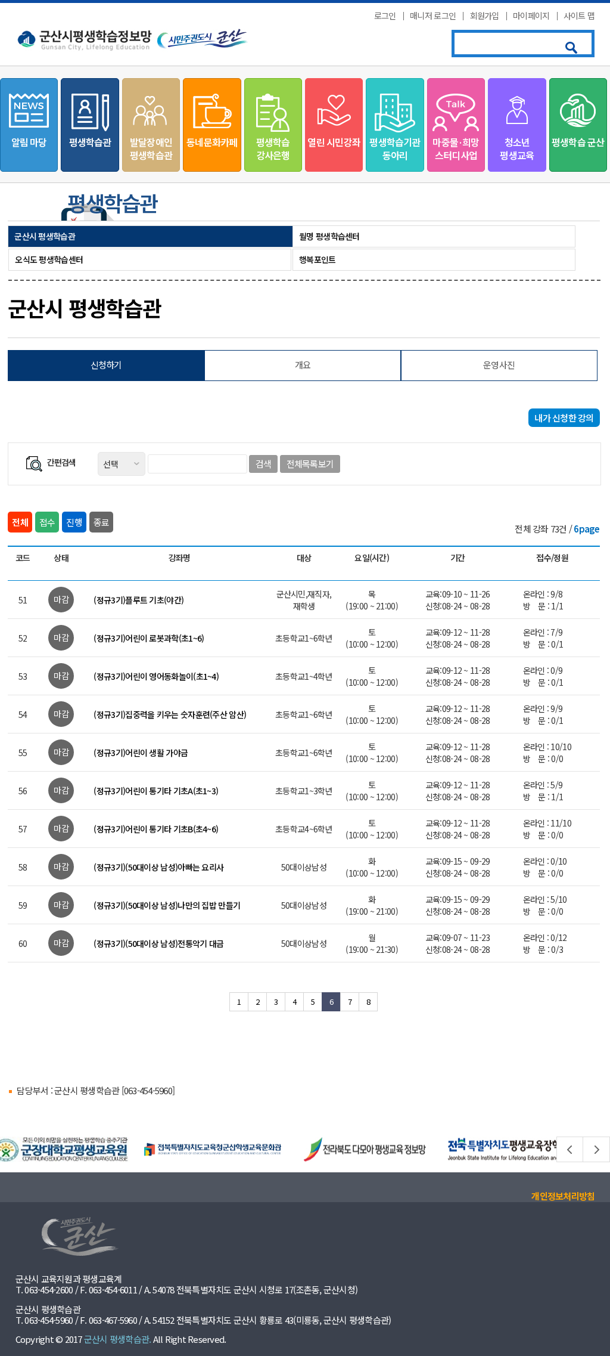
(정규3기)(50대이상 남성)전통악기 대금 (158, 943)
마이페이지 (531, 15)
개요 (303, 364)
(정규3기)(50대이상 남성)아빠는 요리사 (158, 867)
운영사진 (499, 364)
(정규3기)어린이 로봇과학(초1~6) (149, 638)
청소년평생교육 (517, 148)
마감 (61, 599)
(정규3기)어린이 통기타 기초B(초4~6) (156, 829)
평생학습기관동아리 (394, 148)
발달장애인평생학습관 (151, 148)
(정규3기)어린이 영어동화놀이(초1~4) (156, 676)
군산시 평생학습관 (44, 236)
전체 (20, 522)
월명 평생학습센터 (329, 236)
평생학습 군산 (578, 142)
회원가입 (484, 15)
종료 (102, 522)
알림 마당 (29, 142)
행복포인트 (317, 259)
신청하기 (106, 364)
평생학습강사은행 (273, 148)
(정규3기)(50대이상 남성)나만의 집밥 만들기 (167, 905)
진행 (74, 522)
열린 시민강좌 (333, 142)
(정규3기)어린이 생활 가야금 (141, 753)
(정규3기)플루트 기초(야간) (138, 600)
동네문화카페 (211, 142)
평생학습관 (90, 142)
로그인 (385, 15)
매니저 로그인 (433, 15)
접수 (47, 522)
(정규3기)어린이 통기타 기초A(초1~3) (156, 791)
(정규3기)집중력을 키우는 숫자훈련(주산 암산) (170, 714)
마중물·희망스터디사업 (455, 148)
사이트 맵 (579, 15)
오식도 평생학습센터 (49, 259)
